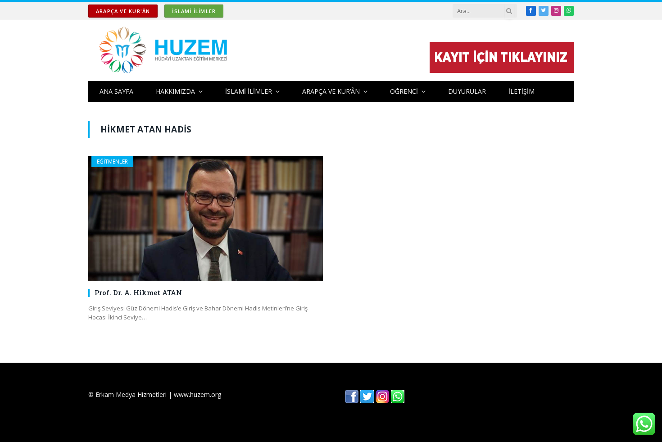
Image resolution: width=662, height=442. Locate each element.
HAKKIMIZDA (175, 91)
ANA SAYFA (116, 91)
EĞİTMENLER (112, 161)
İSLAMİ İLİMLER (194, 11)
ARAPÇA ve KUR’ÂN (331, 91)
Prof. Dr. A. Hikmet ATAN (138, 292)
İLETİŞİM (521, 91)
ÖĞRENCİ (404, 91)
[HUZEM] (165, 50)
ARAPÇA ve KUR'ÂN (123, 11)
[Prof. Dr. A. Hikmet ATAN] (205, 218)
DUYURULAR (467, 91)
